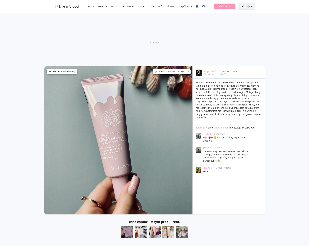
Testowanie (127, 6)
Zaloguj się (246, 6)
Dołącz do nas (220, 127)
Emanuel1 (208, 167)
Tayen (206, 147)
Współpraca (185, 6)
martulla (207, 134)
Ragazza (208, 71)
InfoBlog (170, 6)
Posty (91, 6)
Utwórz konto (224, 6)
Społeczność (155, 6)
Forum (141, 6)
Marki (114, 6)
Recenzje (103, 6)
